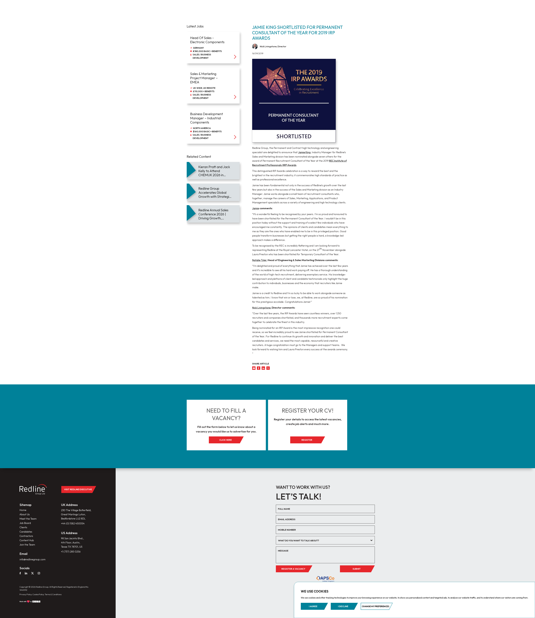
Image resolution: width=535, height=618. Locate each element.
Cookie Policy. (38, 594)
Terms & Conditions (53, 594)
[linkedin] (263, 368)
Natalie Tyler (259, 260)
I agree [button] (313, 606)
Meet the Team (28, 518)
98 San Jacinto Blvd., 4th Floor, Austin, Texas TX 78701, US (72, 542)
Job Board (25, 523)
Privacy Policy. (26, 594)
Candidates (26, 531)
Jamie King (304, 152)
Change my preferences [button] (375, 606)
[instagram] (39, 573)
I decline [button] (343, 606)
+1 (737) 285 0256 (71, 551)
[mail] (254, 368)
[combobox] (325, 540)
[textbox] (323, 540)
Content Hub (27, 540)
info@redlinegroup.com (32, 559)
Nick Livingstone (261, 307)
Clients (23, 527)
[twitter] (268, 368)
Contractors (26, 536)
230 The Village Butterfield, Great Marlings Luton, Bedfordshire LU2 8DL (76, 514)
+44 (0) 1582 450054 (73, 523)
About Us (25, 514)
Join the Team (27, 544)
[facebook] (258, 368)
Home (23, 510)
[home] (33, 489)
